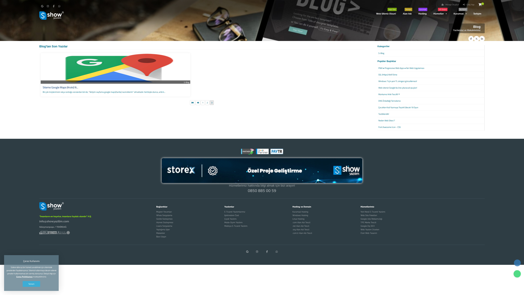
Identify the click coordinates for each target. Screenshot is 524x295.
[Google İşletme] (42, 6)
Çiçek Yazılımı (230, 219)
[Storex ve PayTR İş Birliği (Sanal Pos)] (276, 153)
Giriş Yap (470, 4)
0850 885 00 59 (262, 190)
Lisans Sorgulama (164, 226)
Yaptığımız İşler (163, 229)
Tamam (31, 283)
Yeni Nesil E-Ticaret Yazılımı (373, 212)
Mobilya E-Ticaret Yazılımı (235, 226)
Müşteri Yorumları (164, 212)
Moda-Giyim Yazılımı (233, 222)
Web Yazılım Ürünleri (370, 229)
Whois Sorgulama (164, 215)
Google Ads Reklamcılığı (371, 219)
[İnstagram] (48, 6)
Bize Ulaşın (161, 237)
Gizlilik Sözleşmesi (164, 219)
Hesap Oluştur (452, 4)
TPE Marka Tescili (368, 222)
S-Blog (186, 82)
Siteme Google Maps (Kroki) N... (60, 87)
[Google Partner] (262, 153)
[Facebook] (53, 6)
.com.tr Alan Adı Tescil (302, 233)
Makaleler (160, 233)
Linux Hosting (298, 219)
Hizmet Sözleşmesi (164, 222)
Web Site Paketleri (369, 215)
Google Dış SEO (368, 226)
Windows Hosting (300, 215)
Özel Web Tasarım (369, 233)
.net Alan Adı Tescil (300, 226)
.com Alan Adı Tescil (301, 222)
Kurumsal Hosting (300, 212)
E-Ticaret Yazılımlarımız (234, 212)
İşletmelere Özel (231, 215)
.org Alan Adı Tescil (300, 229)
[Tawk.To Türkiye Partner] (247, 153)
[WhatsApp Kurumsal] (59, 6)
